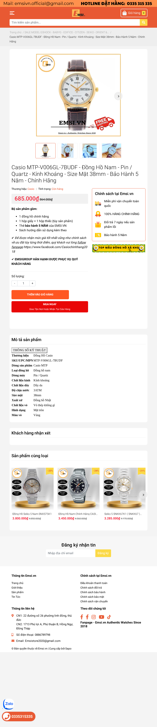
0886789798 (42, 634)
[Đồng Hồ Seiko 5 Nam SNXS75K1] (32, 489)
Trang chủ (17, 583)
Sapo (68, 648)
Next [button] (118, 96)
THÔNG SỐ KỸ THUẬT (29, 350)
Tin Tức (15, 596)
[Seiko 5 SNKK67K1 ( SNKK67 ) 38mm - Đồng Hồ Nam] (124, 489)
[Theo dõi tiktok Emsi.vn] (109, 617)
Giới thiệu (17, 587)
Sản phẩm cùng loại (29, 455)
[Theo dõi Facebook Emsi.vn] (81, 617)
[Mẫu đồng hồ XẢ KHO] (119, 248)
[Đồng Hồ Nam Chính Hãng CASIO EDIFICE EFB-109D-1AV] (78, 489)
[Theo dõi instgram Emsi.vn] (94, 617)
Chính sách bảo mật (92, 596)
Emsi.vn (42, 648)
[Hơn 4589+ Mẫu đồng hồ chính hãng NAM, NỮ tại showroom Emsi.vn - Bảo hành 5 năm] (78, 3)
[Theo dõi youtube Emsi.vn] (101, 617)
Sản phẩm (17, 592)
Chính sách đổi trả (91, 587)
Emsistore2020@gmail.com (43, 641)
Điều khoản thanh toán (93, 583)
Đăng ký (103, 553)
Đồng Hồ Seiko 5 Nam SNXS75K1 (32, 513)
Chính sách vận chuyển (94, 601)
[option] (78, 96)
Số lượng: (18, 276)
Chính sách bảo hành (92, 592)
